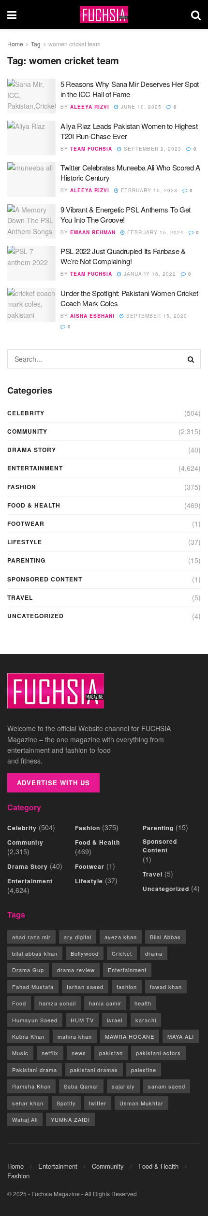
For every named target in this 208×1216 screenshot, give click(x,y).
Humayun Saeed (35, 1020)
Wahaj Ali (25, 1119)
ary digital (77, 937)
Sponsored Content (44, 579)
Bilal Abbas (165, 937)
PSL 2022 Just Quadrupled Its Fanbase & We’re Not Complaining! (123, 256)
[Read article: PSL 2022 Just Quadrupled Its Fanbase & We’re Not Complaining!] (31, 263)
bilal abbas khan (35, 953)
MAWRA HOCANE (129, 1036)
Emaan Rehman (93, 232)
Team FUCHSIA (91, 148)
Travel (20, 597)
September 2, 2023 (151, 148)
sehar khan (28, 1103)
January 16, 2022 (149, 273)
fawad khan (166, 986)
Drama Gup (28, 970)
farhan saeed (85, 986)
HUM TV (82, 1020)
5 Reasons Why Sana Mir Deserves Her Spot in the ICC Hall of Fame (129, 89)
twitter (97, 1103)
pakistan (111, 1053)
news (79, 1053)
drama (154, 953)
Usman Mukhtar (141, 1103)
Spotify (66, 1103)
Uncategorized (35, 615)
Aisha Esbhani (92, 315)
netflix (50, 1053)
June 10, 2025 (140, 106)
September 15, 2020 (155, 315)
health (142, 1003)
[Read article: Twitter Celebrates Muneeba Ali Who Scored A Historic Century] (31, 179)
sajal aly (123, 1086)
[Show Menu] (11, 14)
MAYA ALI (180, 1036)
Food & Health (33, 505)
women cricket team (74, 44)
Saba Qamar (81, 1086)
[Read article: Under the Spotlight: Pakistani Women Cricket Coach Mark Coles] (31, 305)
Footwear (26, 523)
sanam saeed (166, 1086)
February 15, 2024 (154, 232)
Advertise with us (53, 782)
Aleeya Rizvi (89, 106)
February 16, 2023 (148, 190)
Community (27, 431)
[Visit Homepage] (104, 15)
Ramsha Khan (31, 1086)
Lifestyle (24, 541)
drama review (76, 970)
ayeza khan (120, 937)
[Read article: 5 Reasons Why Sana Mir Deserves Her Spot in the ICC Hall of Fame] (31, 96)
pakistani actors (158, 1053)
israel (114, 1020)
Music (20, 1053)
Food (19, 1003)
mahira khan (75, 1036)
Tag (36, 44)
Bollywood (85, 953)
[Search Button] (196, 14)
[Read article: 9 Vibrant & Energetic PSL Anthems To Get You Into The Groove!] (31, 221)
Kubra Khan (28, 1036)
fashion (127, 986)
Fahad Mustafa (33, 986)
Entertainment (35, 468)
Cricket (122, 953)
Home (15, 44)
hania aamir (105, 1003)
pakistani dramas (94, 1070)
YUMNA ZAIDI (70, 1119)
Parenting (26, 560)
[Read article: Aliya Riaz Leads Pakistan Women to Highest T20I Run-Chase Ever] (31, 138)
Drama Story (31, 449)
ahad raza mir (31, 937)
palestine (143, 1070)
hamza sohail (57, 1003)
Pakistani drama (34, 1070)
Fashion (21, 486)
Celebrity (26, 413)
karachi (145, 1020)
